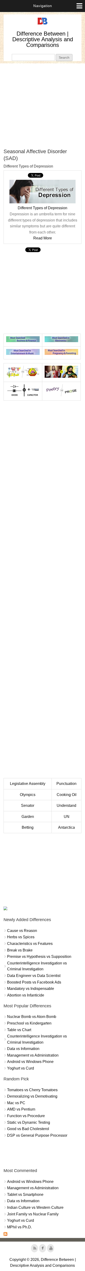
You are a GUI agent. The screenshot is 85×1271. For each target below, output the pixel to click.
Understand (66, 806)
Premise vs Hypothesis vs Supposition (39, 957)
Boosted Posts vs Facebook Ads (34, 982)
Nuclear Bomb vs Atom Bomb (31, 1017)
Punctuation (66, 784)
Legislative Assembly (27, 784)
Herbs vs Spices (20, 937)
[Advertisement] (42, 105)
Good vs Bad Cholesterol (28, 1129)
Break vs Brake (20, 950)
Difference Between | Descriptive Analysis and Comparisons (42, 39)
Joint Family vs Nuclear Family (33, 1214)
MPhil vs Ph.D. (19, 1227)
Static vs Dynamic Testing (28, 1122)
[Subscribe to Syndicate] (5, 1235)
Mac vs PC (16, 1103)
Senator (27, 806)
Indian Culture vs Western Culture (35, 1207)
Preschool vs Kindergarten (29, 1023)
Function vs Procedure (26, 1116)
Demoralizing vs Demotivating (32, 1096)
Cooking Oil (66, 795)
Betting (28, 827)
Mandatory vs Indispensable (30, 989)
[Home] (42, 25)
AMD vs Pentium (21, 1109)
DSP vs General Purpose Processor (37, 1135)
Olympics (27, 795)
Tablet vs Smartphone (25, 1195)
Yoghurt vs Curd (20, 1068)
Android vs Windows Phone (30, 1062)
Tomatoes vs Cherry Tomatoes (32, 1090)
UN (66, 817)
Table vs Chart (19, 1030)
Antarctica (66, 827)
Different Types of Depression (42, 208)
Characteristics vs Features (30, 944)
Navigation (42, 6)
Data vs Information (23, 1049)
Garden (27, 817)
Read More (42, 238)
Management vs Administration (33, 1055)
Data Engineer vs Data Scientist (33, 976)
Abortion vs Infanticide (25, 995)
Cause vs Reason (22, 931)
